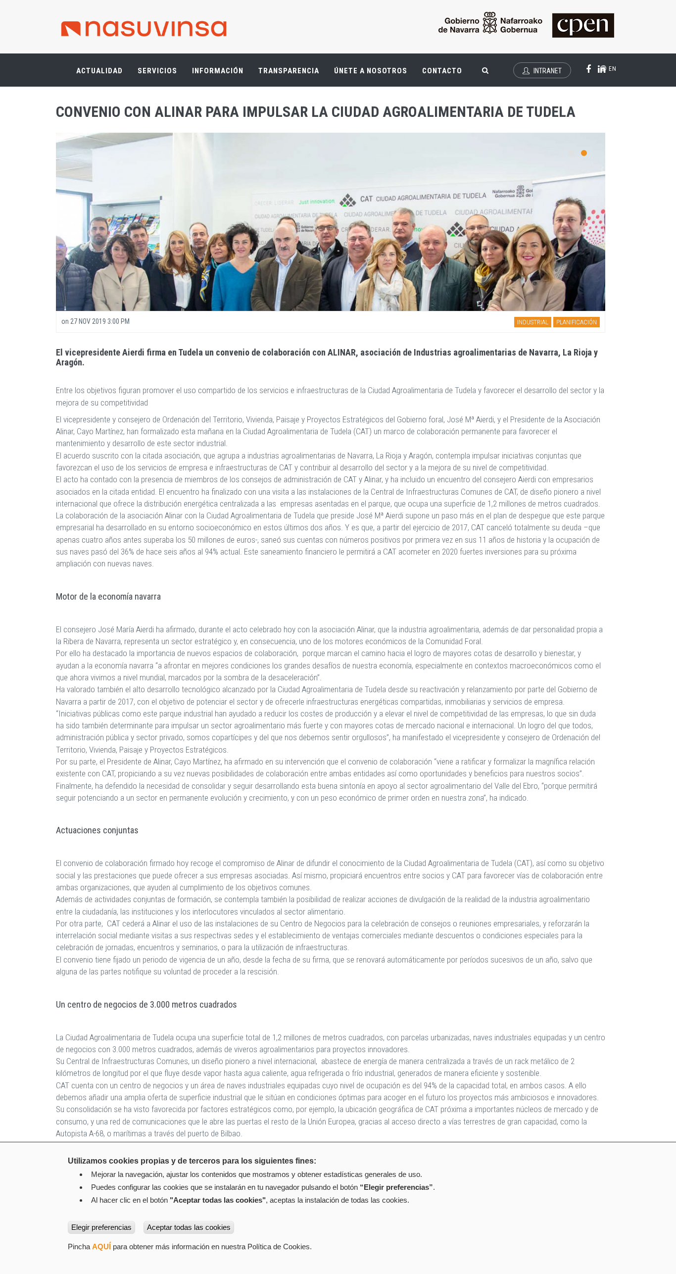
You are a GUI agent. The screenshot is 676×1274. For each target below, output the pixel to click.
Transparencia (292, 75)
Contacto (442, 70)
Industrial (532, 322)
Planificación (576, 322)
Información (217, 70)
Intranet (547, 71)
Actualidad (103, 75)
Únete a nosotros (370, 70)
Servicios (161, 75)
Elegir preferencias (101, 1227)
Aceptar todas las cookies (189, 1227)
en (612, 68)
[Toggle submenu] (115, 65)
